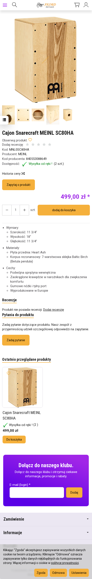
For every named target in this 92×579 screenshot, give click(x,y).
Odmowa (58, 572)
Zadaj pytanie (16, 340)
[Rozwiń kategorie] (5, 5)
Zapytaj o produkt (18, 184)
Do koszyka (14, 439)
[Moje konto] (86, 5)
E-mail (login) (19, 485)
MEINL (22, 154)
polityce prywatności (65, 563)
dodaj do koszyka (64, 210)
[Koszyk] (77, 5)
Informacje (12, 532)
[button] (45, 59)
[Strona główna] (45, 5)
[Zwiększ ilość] (7, 210)
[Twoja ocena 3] (38, 145)
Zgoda (41, 572)
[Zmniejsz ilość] (24, 210)
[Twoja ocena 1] (27, 145)
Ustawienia (78, 572)
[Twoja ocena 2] (33, 145)
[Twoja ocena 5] (49, 145)
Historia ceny (11, 174)
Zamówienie (13, 519)
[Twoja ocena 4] (44, 145)
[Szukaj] (14, 5)
